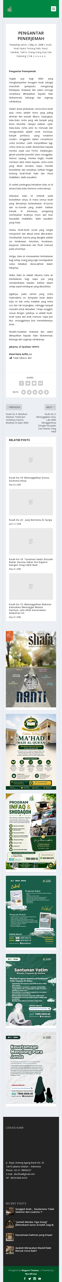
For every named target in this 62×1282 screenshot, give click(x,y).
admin (24, 44)
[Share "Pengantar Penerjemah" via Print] (40, 383)
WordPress (31, 1273)
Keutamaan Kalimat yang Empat (33, 1234)
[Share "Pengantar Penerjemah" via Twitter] (28, 383)
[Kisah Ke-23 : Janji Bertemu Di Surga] (31, 502)
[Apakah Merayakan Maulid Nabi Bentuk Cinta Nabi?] (10, 1250)
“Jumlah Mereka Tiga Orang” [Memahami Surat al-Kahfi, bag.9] (34, 1223)
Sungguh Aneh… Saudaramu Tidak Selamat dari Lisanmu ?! (34, 1210)
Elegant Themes (30, 1270)
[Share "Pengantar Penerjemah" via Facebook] (21, 383)
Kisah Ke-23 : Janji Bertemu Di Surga (30, 519)
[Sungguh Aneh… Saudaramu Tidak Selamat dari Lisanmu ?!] (10, 1211)
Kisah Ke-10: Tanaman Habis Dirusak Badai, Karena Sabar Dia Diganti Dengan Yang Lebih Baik (31, 562)
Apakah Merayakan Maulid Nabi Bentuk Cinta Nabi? (33, 1249)
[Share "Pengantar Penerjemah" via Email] (34, 383)
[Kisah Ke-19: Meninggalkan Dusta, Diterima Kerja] (31, 460)
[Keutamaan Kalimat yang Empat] (10, 1237)
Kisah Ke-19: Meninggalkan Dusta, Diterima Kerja (29, 479)
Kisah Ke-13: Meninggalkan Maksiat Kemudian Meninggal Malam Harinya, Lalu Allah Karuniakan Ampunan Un (30, 609)
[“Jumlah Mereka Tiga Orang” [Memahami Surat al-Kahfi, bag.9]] (10, 1224)
